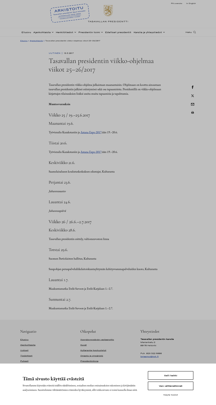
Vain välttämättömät (170, 385)
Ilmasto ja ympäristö (91, 355)
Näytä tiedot (170, 394)
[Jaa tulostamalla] (193, 112)
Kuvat (83, 345)
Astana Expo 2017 (91, 132)
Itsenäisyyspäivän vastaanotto (97, 339)
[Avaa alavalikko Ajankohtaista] (52, 32)
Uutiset (24, 350)
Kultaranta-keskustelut (93, 350)
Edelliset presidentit (118, 32)
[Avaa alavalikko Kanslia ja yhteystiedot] (163, 32)
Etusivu (26, 32)
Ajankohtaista (42, 32)
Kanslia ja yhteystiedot (147, 32)
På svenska (176, 3)
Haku (188, 32)
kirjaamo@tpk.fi (149, 356)
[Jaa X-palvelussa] (193, 95)
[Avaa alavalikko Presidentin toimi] (101, 32)
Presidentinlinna (89, 361)
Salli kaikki (170, 375)
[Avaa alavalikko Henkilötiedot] (74, 32)
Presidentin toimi (89, 32)
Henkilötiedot (64, 32)
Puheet (24, 361)
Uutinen (55, 53)
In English (191, 3)
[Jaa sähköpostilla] (193, 104)
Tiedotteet (26, 355)
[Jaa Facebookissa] (193, 87)
